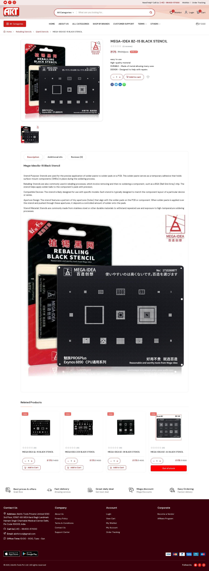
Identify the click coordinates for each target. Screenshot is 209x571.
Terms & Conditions (64, 523)
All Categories (80, 24)
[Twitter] (116, 85)
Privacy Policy (61, 518)
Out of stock (168, 468)
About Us (64, 24)
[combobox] (65, 12)
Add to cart (135, 77)
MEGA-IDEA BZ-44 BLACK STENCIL (167, 452)
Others (154, 24)
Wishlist (185, 3)
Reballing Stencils (24, 31)
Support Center (62, 532)
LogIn (108, 514)
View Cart (110, 518)
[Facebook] (112, 85)
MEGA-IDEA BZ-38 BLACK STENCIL (124, 452)
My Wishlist (111, 523)
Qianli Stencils (42, 31)
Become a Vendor (166, 514)
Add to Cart (33, 467)
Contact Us (60, 527)
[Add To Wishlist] (148, 77)
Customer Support (123, 24)
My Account (112, 527)
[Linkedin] (120, 85)
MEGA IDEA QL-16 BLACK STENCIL (37, 452)
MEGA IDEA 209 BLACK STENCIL (80, 452)
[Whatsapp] (124, 85)
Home (52, 24)
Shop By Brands (101, 24)
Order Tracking (198, 3)
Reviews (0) (77, 157)
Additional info (55, 157)
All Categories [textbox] (64, 12)
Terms (141, 24)
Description (33, 157)
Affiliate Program (165, 518)
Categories (16, 24)
